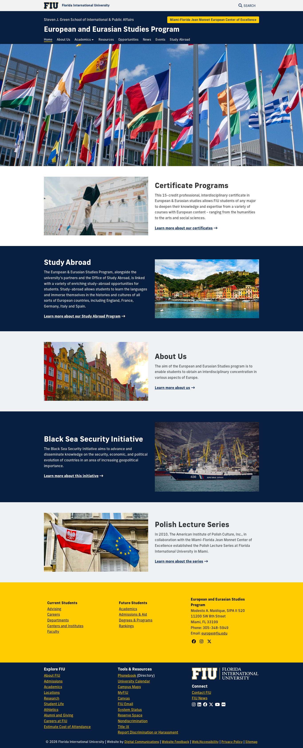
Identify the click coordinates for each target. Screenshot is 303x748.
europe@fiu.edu (214, 633)
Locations (52, 692)
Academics (128, 609)
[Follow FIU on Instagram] (194, 704)
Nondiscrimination (133, 721)
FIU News (199, 698)
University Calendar (134, 681)
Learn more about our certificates (184, 228)
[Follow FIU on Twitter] (212, 704)
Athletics (51, 709)
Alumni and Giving (58, 715)
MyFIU (123, 692)
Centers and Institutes (65, 626)
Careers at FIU (55, 721)
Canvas (124, 698)
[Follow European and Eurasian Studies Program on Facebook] (194, 641)
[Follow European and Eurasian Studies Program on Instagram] (202, 641)
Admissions (53, 681)
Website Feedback (175, 742)
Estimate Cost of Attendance (67, 726)
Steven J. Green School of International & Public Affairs (89, 19)
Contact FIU (201, 692)
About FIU (52, 675)
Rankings (126, 626)
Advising (54, 609)
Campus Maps (129, 687)
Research (51, 698)
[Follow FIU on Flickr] (224, 704)
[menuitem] (49, 39)
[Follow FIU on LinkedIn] (200, 704)
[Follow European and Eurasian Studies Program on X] (209, 641)
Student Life (54, 704)
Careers (53, 614)
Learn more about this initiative (71, 476)
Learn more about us (172, 387)
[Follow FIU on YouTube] (218, 704)
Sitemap (251, 742)
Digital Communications (141, 742)
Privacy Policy (232, 742)
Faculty (53, 631)
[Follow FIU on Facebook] (206, 704)
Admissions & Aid (133, 614)
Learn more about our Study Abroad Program (82, 316)
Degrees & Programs (135, 620)
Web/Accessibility (205, 742)
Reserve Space (130, 715)
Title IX (123, 726)
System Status (130, 709)
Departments (58, 620)
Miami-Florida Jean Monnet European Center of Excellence (213, 20)
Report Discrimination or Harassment (148, 732)
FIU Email (125, 704)
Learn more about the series (179, 561)
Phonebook (127, 675)
